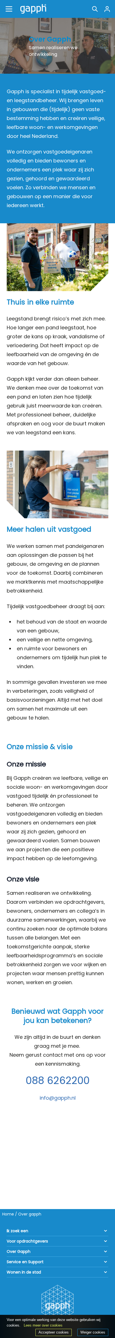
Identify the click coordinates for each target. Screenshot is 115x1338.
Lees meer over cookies (43, 1325)
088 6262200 (58, 1080)
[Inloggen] (107, 9)
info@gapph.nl (58, 1097)
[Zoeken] (95, 9)
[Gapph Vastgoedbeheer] (32, 9)
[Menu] (8, 8)
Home (8, 1214)
